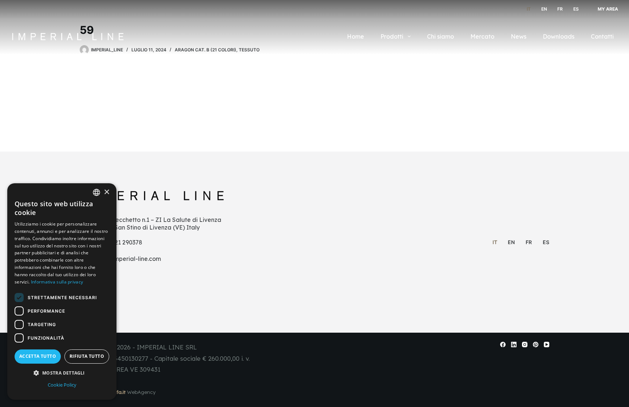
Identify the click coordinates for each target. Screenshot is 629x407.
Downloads (558, 36)
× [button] (106, 192)
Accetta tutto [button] (37, 356)
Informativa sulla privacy (57, 282)
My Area (608, 9)
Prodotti (391, 36)
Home (355, 36)
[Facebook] (503, 344)
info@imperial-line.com (128, 258)
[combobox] (96, 192)
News (518, 36)
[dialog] (61, 291)
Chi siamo (440, 36)
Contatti (602, 36)
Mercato (482, 36)
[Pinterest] (535, 344)
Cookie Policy (62, 384)
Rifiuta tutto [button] (87, 356)
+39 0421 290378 (119, 242)
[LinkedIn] (514, 344)
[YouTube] (546, 344)
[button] (62, 372)
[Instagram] (524, 344)
